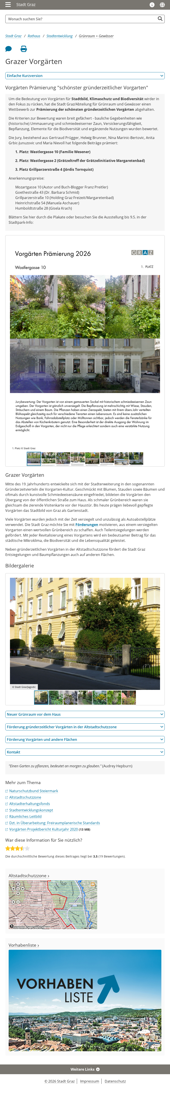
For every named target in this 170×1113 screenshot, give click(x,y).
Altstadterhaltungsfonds (29, 803)
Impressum (89, 1081)
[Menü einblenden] (8, 5)
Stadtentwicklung (59, 36)
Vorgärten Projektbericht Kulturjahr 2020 (43, 829)
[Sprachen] (162, 4)
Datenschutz (115, 1081)
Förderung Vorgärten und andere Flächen (42, 739)
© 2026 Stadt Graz (59, 1081)
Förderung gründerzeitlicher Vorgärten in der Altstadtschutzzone (62, 726)
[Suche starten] (160, 18)
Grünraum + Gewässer (96, 36)
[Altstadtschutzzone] (53, 904)
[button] (156, 345)
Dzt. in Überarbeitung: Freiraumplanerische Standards (54, 822)
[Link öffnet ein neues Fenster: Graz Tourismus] (152, 5)
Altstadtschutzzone (25, 797)
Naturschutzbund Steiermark (33, 790)
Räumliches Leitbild (25, 816)
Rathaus (34, 36)
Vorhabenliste (23, 945)
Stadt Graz (25, 4)
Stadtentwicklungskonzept (31, 810)
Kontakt (13, 752)
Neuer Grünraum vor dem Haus (34, 714)
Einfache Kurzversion (24, 75)
